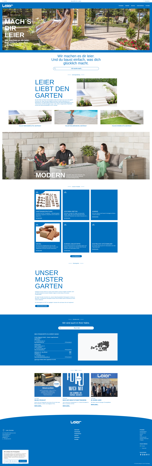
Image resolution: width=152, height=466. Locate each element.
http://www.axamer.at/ (39, 342)
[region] (15, 457)
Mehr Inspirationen (42, 305)
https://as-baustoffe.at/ (39, 349)
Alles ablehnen (14, 461)
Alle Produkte (76, 256)
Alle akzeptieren (23, 461)
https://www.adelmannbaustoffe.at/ (42, 357)
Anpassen (7, 461)
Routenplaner (69, 342)
